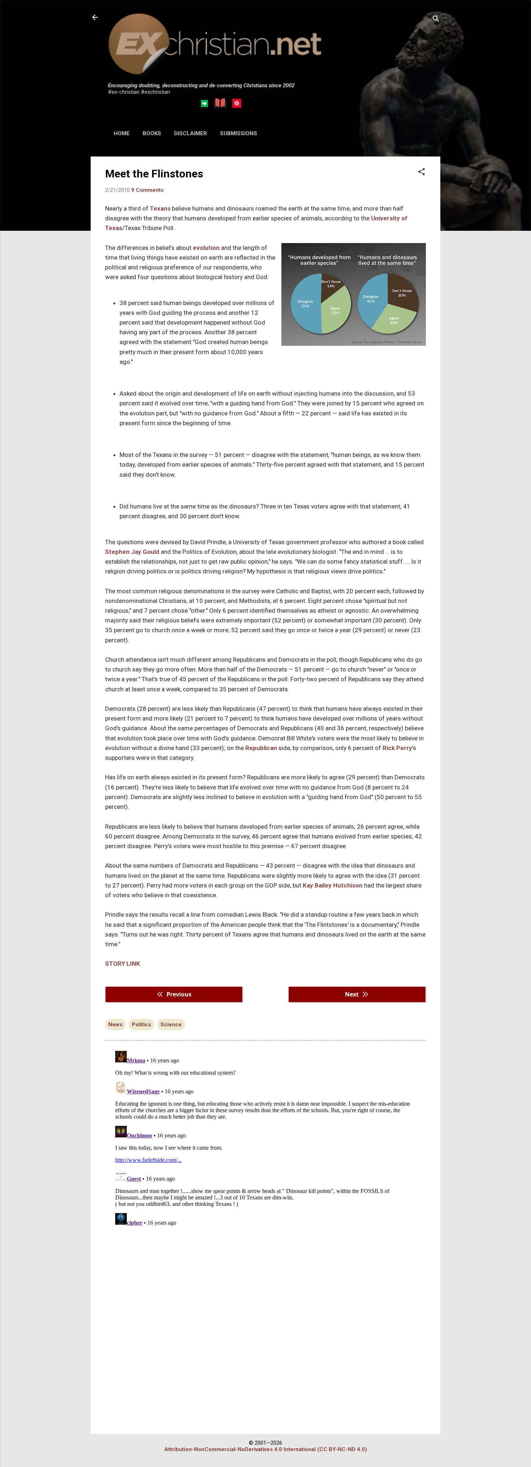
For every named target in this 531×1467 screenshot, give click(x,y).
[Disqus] (265, 1138)
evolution (206, 247)
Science (171, 1024)
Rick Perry (397, 748)
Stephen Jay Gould (132, 551)
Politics (141, 1024)
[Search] (436, 20)
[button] (421, 172)
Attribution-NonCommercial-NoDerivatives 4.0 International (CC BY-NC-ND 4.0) (265, 1449)
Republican (261, 748)
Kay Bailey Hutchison (333, 885)
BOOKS (152, 133)
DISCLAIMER (190, 133)
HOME (122, 133)
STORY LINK (123, 963)
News (115, 1024)
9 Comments (147, 190)
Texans (160, 208)
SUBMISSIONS (238, 133)
